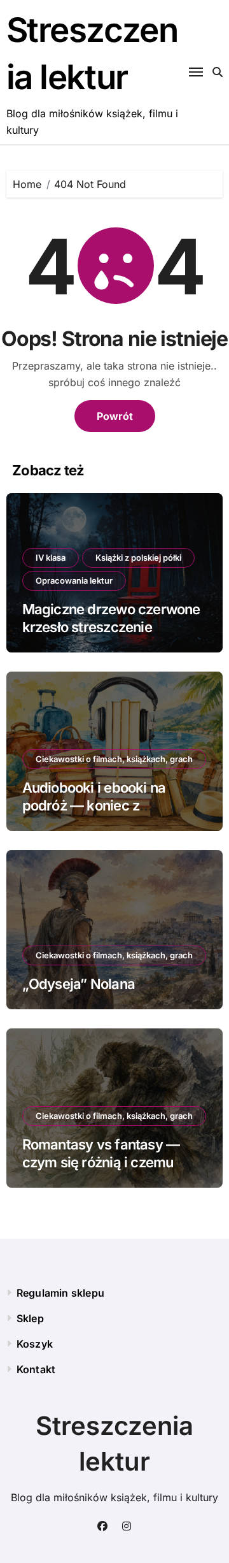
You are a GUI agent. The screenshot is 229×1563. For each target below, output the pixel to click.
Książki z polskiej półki (138, 557)
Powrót (115, 416)
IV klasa (51, 557)
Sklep (30, 1318)
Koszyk (35, 1343)
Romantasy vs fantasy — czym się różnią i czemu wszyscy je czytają (101, 1162)
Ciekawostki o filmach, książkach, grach (114, 759)
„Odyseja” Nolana (78, 984)
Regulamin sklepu (60, 1292)
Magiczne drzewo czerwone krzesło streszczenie (111, 618)
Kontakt (36, 1369)
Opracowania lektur (74, 580)
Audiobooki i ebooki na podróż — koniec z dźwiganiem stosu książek (105, 805)
